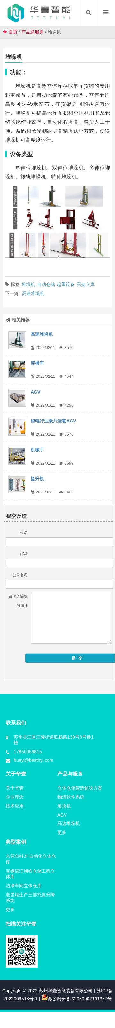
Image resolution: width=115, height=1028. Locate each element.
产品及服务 (32, 31)
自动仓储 (46, 284)
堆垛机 (28, 284)
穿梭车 (37, 363)
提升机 (37, 478)
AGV (35, 391)
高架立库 (86, 284)
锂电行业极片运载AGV (53, 420)
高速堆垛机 (33, 293)
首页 (13, 31)
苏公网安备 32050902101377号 (80, 998)
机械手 (37, 449)
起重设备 (66, 284)
